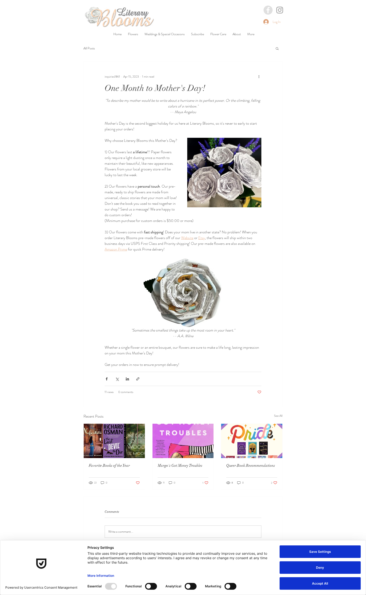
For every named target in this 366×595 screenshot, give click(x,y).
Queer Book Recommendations (250, 465)
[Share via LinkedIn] (127, 379)
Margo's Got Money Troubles (180, 465)
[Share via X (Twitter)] (117, 379)
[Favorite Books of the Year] (114, 441)
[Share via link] (138, 379)
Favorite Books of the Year (109, 465)
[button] (277, 48)
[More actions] (258, 76)
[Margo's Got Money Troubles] (183, 441)
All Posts (89, 48)
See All (278, 416)
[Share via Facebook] (107, 379)
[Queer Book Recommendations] (251, 441)
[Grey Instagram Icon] (279, 10)
